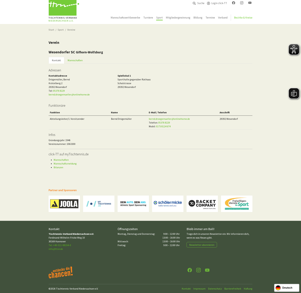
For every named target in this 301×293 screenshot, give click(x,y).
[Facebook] (189, 270)
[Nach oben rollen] (295, 278)
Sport (61, 29)
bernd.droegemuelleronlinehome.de (69, 94)
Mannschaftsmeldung (65, 163)
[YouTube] (207, 270)
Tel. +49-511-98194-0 (60, 245)
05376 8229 (59, 90)
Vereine (71, 29)
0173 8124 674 (163, 126)
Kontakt (56, 60)
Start (51, 29)
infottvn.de (56, 248)
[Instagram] (198, 270)
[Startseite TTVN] (64, 12)
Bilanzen (58, 167)
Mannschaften (75, 60)
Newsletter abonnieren (201, 244)
